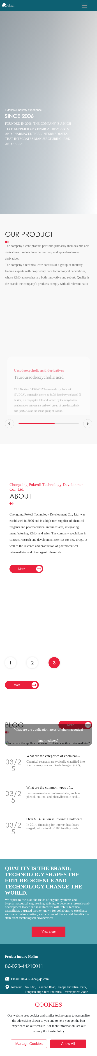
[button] (9, 423)
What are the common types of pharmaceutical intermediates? (48, 789)
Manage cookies (29, 1044)
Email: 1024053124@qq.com (29, 979)
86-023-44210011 (24, 966)
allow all (68, 1044)
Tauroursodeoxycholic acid (39, 317)
